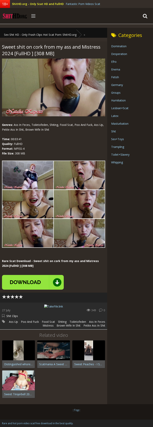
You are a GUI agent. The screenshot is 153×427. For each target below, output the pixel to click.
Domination (119, 46)
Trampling (117, 147)
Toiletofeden (78, 322)
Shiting (62, 322)
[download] (33, 282)
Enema (115, 69)
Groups (116, 92)
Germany (117, 85)
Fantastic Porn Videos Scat (83, 4)
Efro (114, 62)
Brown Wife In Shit (68, 325)
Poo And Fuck (30, 322)
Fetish (115, 77)
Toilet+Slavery (120, 154)
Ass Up (13, 322)
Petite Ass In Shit (94, 325)
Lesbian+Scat (119, 108)
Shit (113, 131)
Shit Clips (12, 316)
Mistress (48, 325)
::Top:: (76, 410)
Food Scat (48, 322)
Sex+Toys (117, 139)
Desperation (119, 54)
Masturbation (119, 123)
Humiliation (118, 100)
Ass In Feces (97, 322)
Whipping (117, 162)
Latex (114, 116)
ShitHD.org (15, 16)
